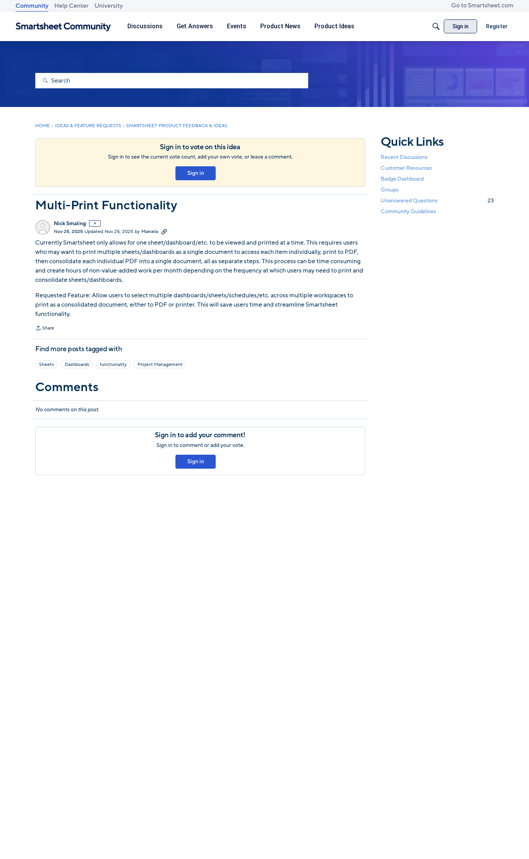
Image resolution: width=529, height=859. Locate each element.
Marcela (149, 231)
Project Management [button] (160, 364)
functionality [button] (113, 364)
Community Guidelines (408, 212)
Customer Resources (406, 168)
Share (44, 329)
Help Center (71, 6)
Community (31, 6)
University (108, 6)
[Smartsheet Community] (63, 26)
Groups (389, 190)
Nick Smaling (70, 223)
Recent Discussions (404, 157)
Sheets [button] (46, 364)
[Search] (436, 26)
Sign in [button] (195, 173)
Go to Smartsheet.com (482, 5)
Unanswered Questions (437, 201)
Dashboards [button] (77, 364)
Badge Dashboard (402, 179)
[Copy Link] (164, 231)
